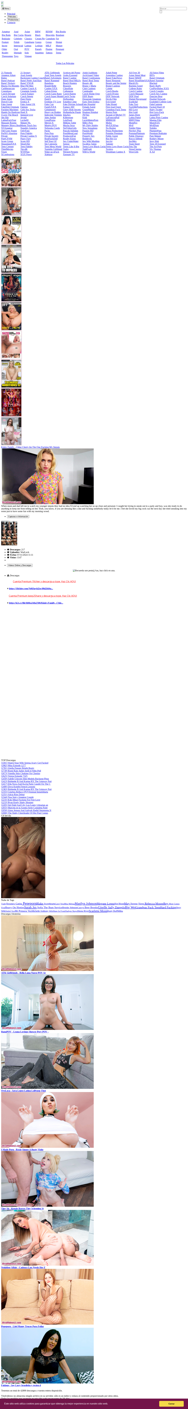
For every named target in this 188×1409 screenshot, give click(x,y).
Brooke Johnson (69, 907)
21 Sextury (25, 72)
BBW (38, 31)
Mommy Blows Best (10, 125)
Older (4, 49)
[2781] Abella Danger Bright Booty (17, 768)
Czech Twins (69, 96)
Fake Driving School (72, 104)
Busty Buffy (155, 86)
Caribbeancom (8, 88)
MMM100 (110, 120)
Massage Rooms (8, 123)
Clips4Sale (68, 88)
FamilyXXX (50, 107)
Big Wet (130, 907)
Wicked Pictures (70, 152)
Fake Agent (6, 104)
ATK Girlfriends (52, 72)
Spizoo (66, 144)
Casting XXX (51, 88)
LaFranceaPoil (112, 117)
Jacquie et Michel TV (116, 115)
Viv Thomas (155, 149)
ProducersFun (69, 136)
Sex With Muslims (90, 141)
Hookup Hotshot (90, 112)
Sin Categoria (51, 144)
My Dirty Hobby (90, 125)
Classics (28, 38)
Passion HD (88, 130)
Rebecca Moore (153, 903)
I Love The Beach (9, 115)
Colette (109, 88)
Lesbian (38, 45)
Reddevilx (87, 138)
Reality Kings (69, 138)
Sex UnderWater (70, 141)
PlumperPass (155, 130)
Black (38, 35)
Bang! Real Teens (90, 80)
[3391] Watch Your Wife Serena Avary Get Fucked (24, 763)
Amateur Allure (8, 75)
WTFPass (25, 152)
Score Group (7, 141)
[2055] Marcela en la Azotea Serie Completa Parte (24, 807)
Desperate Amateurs (91, 99)
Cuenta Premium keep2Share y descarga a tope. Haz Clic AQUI (43, 595)
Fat (57, 38)
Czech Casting (135, 91)
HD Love (133, 109)
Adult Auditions (89, 72)
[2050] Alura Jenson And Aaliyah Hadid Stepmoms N (26, 810)
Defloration (68, 99)
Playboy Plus (135, 130)
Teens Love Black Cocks (94, 146)
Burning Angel (136, 86)
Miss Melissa (69, 904)
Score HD (25, 141)
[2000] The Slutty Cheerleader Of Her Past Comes (24, 813)
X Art (152, 152)
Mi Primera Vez (23, 911)
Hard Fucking (168, 907)
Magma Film (155, 120)
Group (49, 42)
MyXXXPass (112, 125)
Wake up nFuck (52, 152)
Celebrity (18, 38)
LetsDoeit (67, 120)
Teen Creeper (7, 146)
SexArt (109, 141)
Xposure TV (69, 154)
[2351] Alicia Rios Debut (13, 794)
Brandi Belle (50, 86)
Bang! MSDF (135, 78)
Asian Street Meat (137, 75)
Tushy (66, 149)
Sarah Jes (30, 907)
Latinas (28, 45)
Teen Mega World (53, 146)
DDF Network (112, 96)
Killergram (68, 117)
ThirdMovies (7, 149)
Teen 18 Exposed (158, 144)
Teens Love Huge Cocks (117, 146)
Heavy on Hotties (53, 112)
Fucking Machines (9, 109)
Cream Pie (40, 38)
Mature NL (25, 123)
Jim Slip (5, 117)
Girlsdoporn (50, 109)
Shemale (18, 52)
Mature (59, 45)
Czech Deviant (8, 94)
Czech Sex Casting (158, 94)
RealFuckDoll (51, 138)
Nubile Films (135, 128)
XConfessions (7, 154)
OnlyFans (25, 130)
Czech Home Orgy (91, 94)
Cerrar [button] (171, 1404)
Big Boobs (61, 31)
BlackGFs (133, 83)
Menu (6, 8)
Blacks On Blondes (10, 86)
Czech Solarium (8, 96)
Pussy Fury (25, 138)
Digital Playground (137, 99)
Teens (58, 52)
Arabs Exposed (70, 75)
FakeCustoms (156, 104)
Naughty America (28, 128)
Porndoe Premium (114, 133)
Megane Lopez (105, 903)
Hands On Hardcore (10, 112)
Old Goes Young (9, 130)
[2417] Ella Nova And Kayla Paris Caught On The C (26, 784)
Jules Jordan (50, 117)
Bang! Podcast (8, 80)
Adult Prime (111, 72)
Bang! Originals (157, 78)
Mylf (131, 125)
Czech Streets (26, 96)
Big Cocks (19, 35)
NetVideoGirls (70, 128)
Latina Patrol (135, 117)
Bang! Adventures (53, 78)
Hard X (23, 112)
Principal (11, 13)
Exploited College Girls (160, 101)
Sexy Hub (154, 141)
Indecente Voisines (53, 115)
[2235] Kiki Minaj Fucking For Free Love (20, 800)
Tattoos (49, 52)
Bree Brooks (91, 907)
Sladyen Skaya (71, 911)
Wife (50, 911)
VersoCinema (135, 149)
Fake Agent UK (27, 104)
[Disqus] (94, 646)
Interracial (18, 45)
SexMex (133, 141)
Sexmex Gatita (14, 903)
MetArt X (49, 123)
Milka (120, 911)
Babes (4, 78)
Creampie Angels (28, 91)
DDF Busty (87, 96)
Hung (55, 911)
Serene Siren (137, 903)
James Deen (134, 115)
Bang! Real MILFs (72, 80)
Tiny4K (24, 149)
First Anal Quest (113, 107)
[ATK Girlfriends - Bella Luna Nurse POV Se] (47, 970)
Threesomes (7, 56)
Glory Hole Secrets (72, 109)
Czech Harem (69, 94)
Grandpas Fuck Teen (148, 907)
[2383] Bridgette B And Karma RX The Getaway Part (26, 789)
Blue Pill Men (26, 86)
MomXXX (155, 123)
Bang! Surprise (156, 80)
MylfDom (154, 125)
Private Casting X (28, 136)
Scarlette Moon (98, 910)
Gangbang (29, 42)
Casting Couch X (28, 88)
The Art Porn (156, 146)
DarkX (48, 99)
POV (27, 49)
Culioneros (68, 91)
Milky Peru (87, 123)
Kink (84, 117)
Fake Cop (49, 104)
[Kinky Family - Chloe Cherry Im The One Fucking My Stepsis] (47, 503)
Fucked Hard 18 (157, 107)
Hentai (59, 42)
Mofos (109, 123)
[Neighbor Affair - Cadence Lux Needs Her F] (47, 1265)
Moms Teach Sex (28, 125)
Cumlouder (87, 91)
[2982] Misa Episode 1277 (13, 765)
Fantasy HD (68, 107)
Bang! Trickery (8, 83)
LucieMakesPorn (90, 120)
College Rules (135, 88)
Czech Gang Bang (53, 94)
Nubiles (153, 128)
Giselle (103, 907)
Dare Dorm (25, 99)
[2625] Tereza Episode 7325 (14, 776)
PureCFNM (6, 138)
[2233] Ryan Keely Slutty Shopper (17, 802)
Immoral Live (26, 115)
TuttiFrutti (87, 149)
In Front (61, 911)
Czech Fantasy (27, 94)
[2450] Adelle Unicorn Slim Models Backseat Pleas (25, 778)
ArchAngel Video (90, 75)
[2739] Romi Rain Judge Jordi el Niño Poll (21, 771)
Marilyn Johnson (86, 903)
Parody (38, 49)
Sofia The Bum (45, 907)
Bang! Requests (113, 80)
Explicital (133, 101)
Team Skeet (134, 144)
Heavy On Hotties (14, 907)
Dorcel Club (7, 101)
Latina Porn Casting (159, 117)
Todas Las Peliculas (65, 63)
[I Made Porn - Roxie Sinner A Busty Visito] (47, 1147)
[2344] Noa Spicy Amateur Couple (17, 797)
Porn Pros (49, 133)
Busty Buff (112, 911)
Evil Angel (111, 101)
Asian (27, 31)
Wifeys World (88, 152)
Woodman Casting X (115, 152)
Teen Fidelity (26, 146)
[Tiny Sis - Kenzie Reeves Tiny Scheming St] (47, 1206)
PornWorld (87, 133)
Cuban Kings (51, 91)
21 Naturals (6, 72)
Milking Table (69, 123)
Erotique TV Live (53, 101)
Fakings (24, 107)
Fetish (16, 42)
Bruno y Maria (89, 86)
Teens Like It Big (71, 146)
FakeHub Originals (10, 107)
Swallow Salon (89, 144)
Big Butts (6, 35)
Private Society (51, 136)
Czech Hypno (112, 94)
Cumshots (50, 38)
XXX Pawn (26, 154)
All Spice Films (157, 72)
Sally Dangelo (116, 907)
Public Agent (112, 136)
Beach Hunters (70, 83)
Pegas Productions (114, 130)
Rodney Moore (157, 138)
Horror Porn (111, 112)
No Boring (111, 128)
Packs (47, 130)
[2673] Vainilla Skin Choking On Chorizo (20, 773)
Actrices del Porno (71, 72)
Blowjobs (50, 35)
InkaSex (67, 115)
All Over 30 (134, 72)
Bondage (60, 35)
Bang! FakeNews (114, 78)
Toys (16, 56)
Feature (5, 42)
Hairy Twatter (156, 109)
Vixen (4, 152)
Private (4, 136)
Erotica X (24, 101)
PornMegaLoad (70, 133)
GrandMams (88, 109)
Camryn (81, 908)
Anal (16, 31)
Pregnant (60, 49)
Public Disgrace (136, 136)
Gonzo (38, 42)
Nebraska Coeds (52, 128)
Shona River (83, 911)
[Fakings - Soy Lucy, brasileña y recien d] (47, 1382)
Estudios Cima (70, 101)
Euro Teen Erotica (90, 101)
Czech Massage (136, 94)
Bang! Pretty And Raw (31, 80)
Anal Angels (26, 75)
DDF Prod (134, 96)
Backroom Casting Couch (32, 78)
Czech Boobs (112, 91)
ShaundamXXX (8, 144)
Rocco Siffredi (135, 138)
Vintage (28, 56)
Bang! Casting (69, 78)
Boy (166, 903)
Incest (4, 45)
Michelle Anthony (40, 911)
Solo (27, 52)
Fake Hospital (88, 104)
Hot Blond (119, 903)
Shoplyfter (25, 144)
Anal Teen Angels (53, 75)
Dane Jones (6, 99)
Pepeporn (29, 903)
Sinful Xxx (10, 911)
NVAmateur (6, 128)
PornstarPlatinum (137, 133)
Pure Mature (155, 136)
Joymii (23, 117)
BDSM (49, 31)
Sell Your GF (51, 141)
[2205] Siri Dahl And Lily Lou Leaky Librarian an (24, 805)
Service (58, 907)
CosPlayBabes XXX (159, 88)
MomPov (133, 123)
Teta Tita (133, 146)
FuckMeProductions (138, 107)
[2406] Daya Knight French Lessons (18, 786)
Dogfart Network (158, 99)
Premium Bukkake (158, 133)
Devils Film (111, 99)
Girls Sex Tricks (27, 109)
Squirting (39, 52)
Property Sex (88, 136)
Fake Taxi (133, 104)
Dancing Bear (156, 96)
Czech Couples (157, 91)
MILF (48, 45)
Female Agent (88, 107)
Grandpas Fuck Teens (116, 109)
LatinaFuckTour (8, 120)
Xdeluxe (48, 154)
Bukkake (6, 38)
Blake (40, 903)
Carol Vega (59, 904)
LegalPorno (50, 120)
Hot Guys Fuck (157, 112)
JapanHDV (155, 115)
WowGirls (133, 152)
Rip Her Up (111, 138)
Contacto (11, 22)
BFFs (152, 75)
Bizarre (28, 35)
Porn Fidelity (26, 133)
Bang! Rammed (52, 80)
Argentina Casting (114, 75)
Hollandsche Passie (72, 112)
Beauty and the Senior (116, 83)
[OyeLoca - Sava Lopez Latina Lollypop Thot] (47, 1088)
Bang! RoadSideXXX (139, 80)
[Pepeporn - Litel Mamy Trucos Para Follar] (47, 1324)
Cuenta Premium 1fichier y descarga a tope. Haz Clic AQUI (44, 581)
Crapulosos (6, 91)
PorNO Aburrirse (9, 133)
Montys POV (51, 125)
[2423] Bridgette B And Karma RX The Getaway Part (26, 781)
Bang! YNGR (26, 83)
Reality (5, 52)
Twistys (109, 149)
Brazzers (67, 86)
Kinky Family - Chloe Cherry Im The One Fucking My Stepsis (30, 447)
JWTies (85, 115)
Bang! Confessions (91, 78)
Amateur (6, 31)
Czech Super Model (54, 96)
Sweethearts (49, 903)
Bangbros (49, 83)
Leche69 (24, 120)
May (127, 903)
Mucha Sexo (69, 125)
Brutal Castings (113, 86)
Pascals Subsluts (70, 130)
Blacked (153, 83)
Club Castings (88, 88)
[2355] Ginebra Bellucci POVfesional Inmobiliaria (24, 792)
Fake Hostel (111, 104)
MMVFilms (134, 120)
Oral (16, 49)
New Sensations (89, 128)
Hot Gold (133, 112)
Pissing (49, 49)
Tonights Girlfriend (53, 149)
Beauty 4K (87, 83)
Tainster (109, 144)
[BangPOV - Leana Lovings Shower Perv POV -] (47, 1029)
